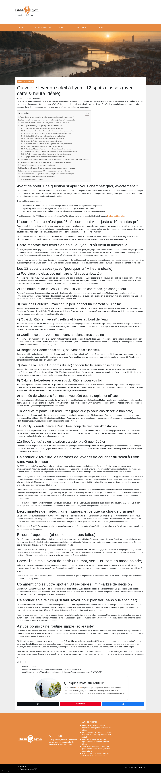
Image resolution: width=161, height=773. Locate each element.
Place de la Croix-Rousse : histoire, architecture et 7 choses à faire (95, 754)
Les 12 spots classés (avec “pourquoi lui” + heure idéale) (41, 126)
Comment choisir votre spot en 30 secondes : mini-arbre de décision (45, 171)
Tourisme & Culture (25, 81)
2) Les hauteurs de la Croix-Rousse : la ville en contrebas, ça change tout (49, 131)
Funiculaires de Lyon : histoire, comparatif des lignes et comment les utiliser (96, 727)
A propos (23, 766)
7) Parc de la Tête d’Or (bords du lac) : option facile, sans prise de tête (48, 144)
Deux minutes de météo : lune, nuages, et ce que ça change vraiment (46, 162)
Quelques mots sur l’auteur (34, 179)
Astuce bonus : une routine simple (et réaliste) (38, 176)
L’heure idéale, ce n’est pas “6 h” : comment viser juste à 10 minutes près (47, 120)
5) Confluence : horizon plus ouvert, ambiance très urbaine (44, 138)
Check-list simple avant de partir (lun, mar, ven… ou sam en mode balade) (48, 168)
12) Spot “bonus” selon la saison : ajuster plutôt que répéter (45, 157)
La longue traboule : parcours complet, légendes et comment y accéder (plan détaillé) (97, 734)
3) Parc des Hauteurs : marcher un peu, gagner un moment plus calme (48, 133)
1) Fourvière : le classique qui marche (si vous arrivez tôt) (43, 128)
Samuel (78, 688)
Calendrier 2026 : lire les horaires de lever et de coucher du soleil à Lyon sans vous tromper (54, 159)
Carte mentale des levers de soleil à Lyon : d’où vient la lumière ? (44, 123)
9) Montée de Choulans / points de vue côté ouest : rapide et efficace (47, 149)
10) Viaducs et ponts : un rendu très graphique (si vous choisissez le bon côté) (51, 151)
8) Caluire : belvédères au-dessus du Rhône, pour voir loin (43, 146)
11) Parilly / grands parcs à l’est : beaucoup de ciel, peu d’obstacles (48, 154)
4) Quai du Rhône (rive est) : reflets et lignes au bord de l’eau (44, 136)
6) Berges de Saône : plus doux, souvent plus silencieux (43, 141)
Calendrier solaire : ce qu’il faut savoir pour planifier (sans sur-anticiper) (47, 174)
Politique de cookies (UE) (28, 769)
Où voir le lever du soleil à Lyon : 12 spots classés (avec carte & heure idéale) (95, 741)
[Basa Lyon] (27, 10)
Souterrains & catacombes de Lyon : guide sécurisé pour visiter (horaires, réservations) (96, 748)
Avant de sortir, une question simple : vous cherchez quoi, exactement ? (47, 117)
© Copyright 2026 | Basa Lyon (135, 767)
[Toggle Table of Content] (86, 114)
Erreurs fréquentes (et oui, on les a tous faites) (37, 165)
